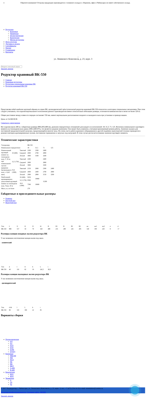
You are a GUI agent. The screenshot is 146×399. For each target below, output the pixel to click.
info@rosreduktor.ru (73, 64)
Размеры (8, 199)
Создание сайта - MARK (36, 392)
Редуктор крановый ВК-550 (16, 86)
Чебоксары (73, 56)
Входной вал (10, 201)
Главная (8, 80)
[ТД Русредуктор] (70, 23)
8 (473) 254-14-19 (73, 61)
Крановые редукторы (13, 82)
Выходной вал (11, 203)
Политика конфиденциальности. (13, 392)
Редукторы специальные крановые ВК (20, 84)
